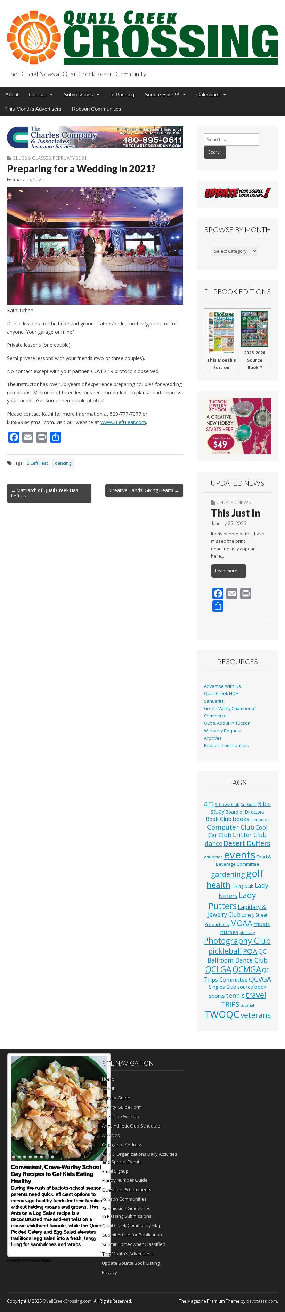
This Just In (235, 513)
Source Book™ (162, 94)
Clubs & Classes (32, 158)
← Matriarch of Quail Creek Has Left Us (44, 493)
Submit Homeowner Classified (133, 1244)
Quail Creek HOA (221, 694)
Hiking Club (242, 886)
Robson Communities (96, 109)
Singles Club (222, 986)
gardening (228, 874)
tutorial (247, 1005)
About (11, 94)
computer (259, 819)
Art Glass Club (227, 804)
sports (217, 995)
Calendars (208, 94)
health (218, 884)
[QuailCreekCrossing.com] (142, 33)
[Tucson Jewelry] (237, 426)
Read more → (228, 571)
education (213, 857)
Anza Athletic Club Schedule (131, 1126)
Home (108, 1079)
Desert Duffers (246, 843)
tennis (235, 995)
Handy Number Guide (125, 1180)
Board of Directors (245, 812)
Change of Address (122, 1144)
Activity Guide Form (122, 1107)
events (239, 855)
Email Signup (115, 1171)
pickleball (225, 951)
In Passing (122, 94)
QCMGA (247, 969)
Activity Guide (116, 1097)
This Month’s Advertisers (33, 109)
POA (250, 951)
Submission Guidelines (126, 1208)
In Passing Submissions (127, 1216)
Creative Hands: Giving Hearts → (144, 490)
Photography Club (237, 940)
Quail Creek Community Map (132, 1225)
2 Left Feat (37, 463)
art (209, 803)
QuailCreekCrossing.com (67, 1301)
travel (256, 995)
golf (255, 873)
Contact (38, 94)
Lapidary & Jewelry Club (237, 911)
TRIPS (230, 1004)
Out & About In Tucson (227, 723)
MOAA (241, 923)
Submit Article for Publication (132, 1235)
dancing (63, 463)
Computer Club (230, 827)
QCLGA (218, 969)
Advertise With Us (222, 686)
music (261, 924)
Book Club (218, 819)
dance (213, 843)
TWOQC (221, 1014)
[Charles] (95, 137)
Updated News (234, 502)
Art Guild (249, 804)
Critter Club (250, 835)
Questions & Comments (127, 1189)
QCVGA (260, 979)
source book (251, 986)
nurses (229, 932)
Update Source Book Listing (131, 1263)
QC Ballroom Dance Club (237, 955)
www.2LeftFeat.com (123, 422)
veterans (256, 1015)
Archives (213, 738)
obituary (247, 932)
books (241, 819)
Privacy (109, 1272)
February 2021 (70, 158)
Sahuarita (214, 701)
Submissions (78, 94)
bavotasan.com (261, 1301)
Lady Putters (232, 900)
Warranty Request (223, 731)
